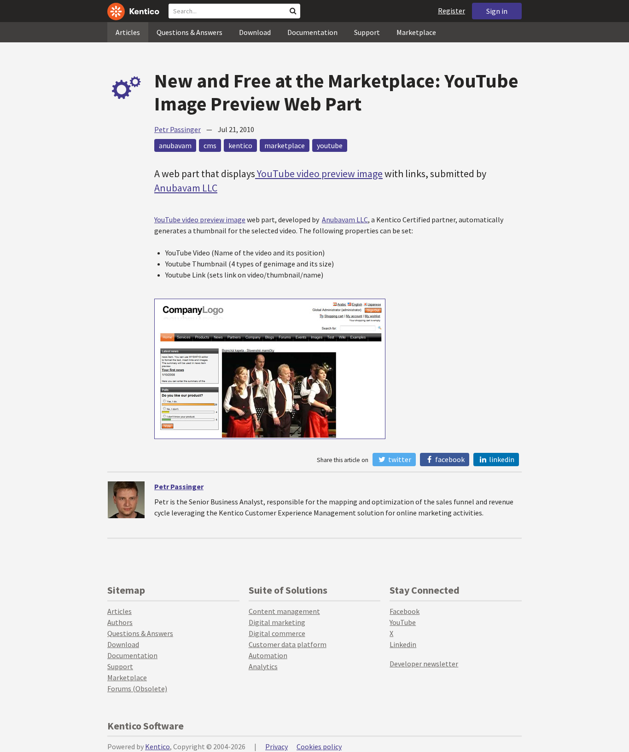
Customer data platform (287, 644)
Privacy (276, 746)
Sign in (496, 11)
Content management (284, 611)
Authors (120, 622)
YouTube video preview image (319, 173)
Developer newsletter (424, 663)
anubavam (175, 145)
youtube (330, 145)
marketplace (284, 145)
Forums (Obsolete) (137, 688)
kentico (240, 145)
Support (367, 32)
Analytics (263, 666)
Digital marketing (277, 622)
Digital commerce (277, 633)
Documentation (312, 32)
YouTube (403, 622)
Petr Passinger (177, 129)
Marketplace (416, 32)
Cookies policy (319, 746)
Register (451, 10)
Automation (268, 655)
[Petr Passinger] (126, 500)
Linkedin (403, 644)
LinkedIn (501, 459)
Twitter (399, 459)
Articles (128, 32)
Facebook (449, 459)
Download (255, 32)
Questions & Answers (189, 32)
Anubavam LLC (185, 187)
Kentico (157, 746)
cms (210, 145)
